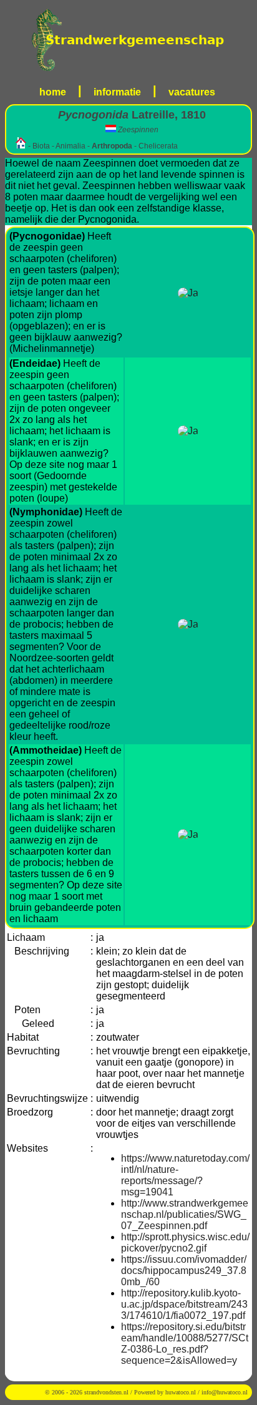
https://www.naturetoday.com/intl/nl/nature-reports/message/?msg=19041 (185, 1175)
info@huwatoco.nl (224, 1392)
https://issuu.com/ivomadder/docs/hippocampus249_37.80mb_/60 (183, 1270)
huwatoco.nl (180, 1392)
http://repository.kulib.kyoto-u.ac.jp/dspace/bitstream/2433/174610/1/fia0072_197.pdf (184, 1304)
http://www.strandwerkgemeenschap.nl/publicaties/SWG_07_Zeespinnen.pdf (184, 1214)
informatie (117, 92)
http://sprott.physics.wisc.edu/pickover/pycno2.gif (185, 1242)
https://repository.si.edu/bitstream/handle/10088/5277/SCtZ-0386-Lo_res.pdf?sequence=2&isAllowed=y (184, 1343)
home (52, 92)
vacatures (191, 92)
